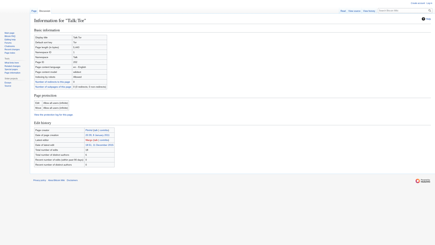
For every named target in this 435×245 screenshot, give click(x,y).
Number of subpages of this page (53, 86)
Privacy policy (39, 180)
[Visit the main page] (15, 13)
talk (96, 130)
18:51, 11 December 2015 (99, 145)
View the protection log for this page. (53, 114)
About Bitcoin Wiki (56, 180)
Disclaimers (72, 180)
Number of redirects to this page (52, 81)
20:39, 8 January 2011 (97, 135)
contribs (104, 130)
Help (428, 19)
